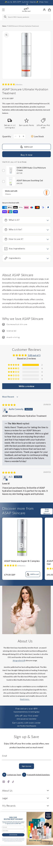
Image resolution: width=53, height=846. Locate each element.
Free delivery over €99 (26, 708)
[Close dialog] (50, 814)
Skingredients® (19, 660)
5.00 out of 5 (34, 355)
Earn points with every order (26, 722)
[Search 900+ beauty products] (5, 17)
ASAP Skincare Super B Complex (22, 560)
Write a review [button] (26, 386)
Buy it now (26, 154)
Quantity (6, 136)
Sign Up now (26, 766)
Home (4, 26)
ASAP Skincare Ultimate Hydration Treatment (23, 26)
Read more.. (25, 699)
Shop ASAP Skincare (46, 511)
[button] (49, 10)
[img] (9, 404)
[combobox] (26, 17)
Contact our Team (14, 775)
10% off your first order (26, 715)
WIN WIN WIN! (13, 834)
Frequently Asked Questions (38, 775)
